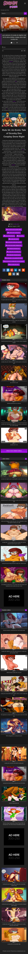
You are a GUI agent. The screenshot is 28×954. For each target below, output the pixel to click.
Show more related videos (14, 450)
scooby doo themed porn (14, 248)
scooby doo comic (14, 239)
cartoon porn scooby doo (14, 232)
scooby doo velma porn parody (14, 242)
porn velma (21, 235)
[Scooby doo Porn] (11, 5)
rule (23, 149)
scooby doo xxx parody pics (14, 251)
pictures (11, 61)
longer (14, 101)
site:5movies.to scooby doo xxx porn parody (14, 261)
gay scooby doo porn (9, 235)
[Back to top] (23, 950)
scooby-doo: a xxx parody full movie (14, 258)
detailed (13, 164)
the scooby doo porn (14, 264)
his (16, 81)
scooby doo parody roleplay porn (14, 245)
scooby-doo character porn (14, 254)
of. (6, 108)
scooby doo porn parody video (14, 229)
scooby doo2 (16, 224)
